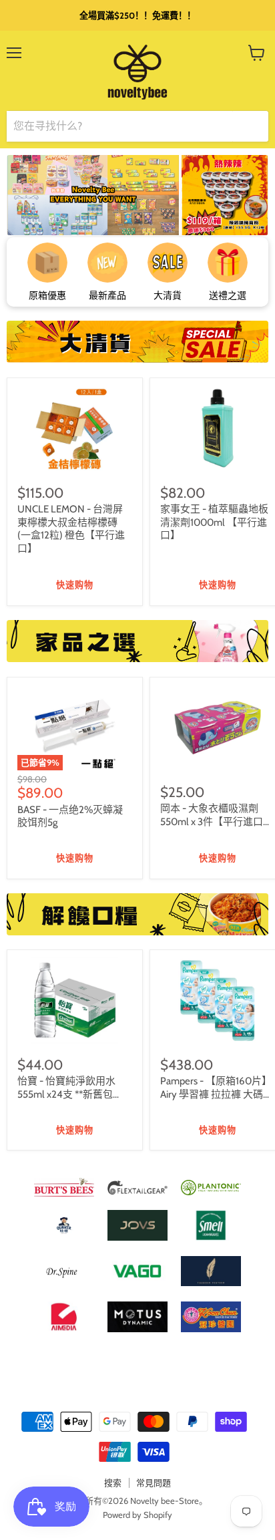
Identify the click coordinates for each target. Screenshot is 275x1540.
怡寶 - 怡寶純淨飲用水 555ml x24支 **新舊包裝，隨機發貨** (66, 1094)
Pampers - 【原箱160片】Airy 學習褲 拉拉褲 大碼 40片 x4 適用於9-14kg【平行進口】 (216, 1100)
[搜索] (250, 126)
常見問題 (153, 1482)
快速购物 (74, 585)
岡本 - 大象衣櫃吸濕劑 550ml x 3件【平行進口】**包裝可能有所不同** (216, 821)
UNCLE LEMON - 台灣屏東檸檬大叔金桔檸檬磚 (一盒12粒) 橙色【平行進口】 (71, 529)
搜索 (112, 1482)
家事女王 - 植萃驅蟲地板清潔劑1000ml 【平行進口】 (214, 522)
